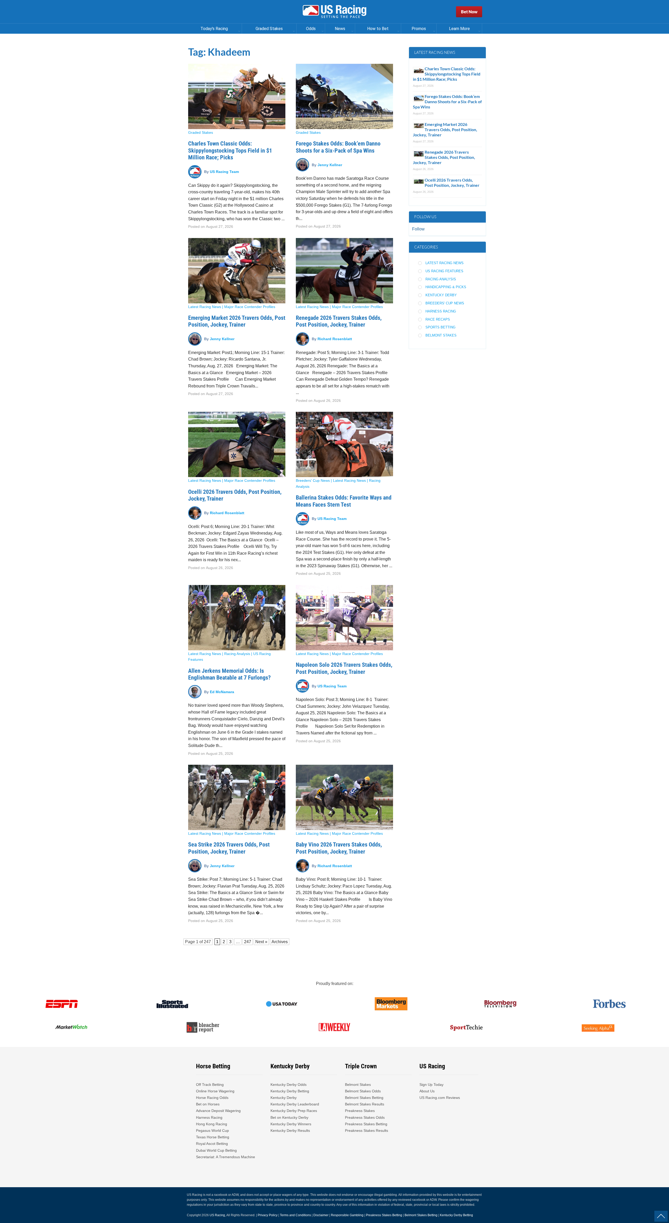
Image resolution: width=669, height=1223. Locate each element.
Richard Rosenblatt (335, 339)
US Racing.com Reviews (439, 1098)
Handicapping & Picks (445, 287)
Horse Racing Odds (212, 1098)
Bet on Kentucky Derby (289, 1117)
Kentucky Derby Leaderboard (294, 1104)
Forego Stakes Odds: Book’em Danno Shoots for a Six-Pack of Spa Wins (338, 147)
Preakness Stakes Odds (365, 1117)
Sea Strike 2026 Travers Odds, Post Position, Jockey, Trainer (229, 848)
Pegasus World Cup (212, 1130)
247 (207, 942)
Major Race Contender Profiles (249, 307)
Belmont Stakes (441, 335)
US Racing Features (444, 271)
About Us (427, 1091)
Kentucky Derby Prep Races (293, 1111)
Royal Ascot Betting (212, 1143)
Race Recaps (437, 319)
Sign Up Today (431, 1084)
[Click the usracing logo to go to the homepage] (334, 12)
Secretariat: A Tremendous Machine (225, 1157)
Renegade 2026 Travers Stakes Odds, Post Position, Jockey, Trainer (339, 321)
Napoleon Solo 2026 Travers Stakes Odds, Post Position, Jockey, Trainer (344, 668)
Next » (261, 942)
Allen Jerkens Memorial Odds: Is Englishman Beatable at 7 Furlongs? (229, 674)
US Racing (217, 1215)
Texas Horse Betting (212, 1137)
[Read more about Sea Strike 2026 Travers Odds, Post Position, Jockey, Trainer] (236, 797)
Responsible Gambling (347, 1215)
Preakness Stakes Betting (366, 1124)
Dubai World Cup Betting (216, 1150)
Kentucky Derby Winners (290, 1124)
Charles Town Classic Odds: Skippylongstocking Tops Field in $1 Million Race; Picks (230, 150)
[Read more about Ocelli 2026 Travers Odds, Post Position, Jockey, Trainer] (236, 444)
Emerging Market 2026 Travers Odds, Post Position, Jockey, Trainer (236, 321)
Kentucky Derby (441, 295)
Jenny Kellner (330, 165)
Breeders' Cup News (313, 480)
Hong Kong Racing (211, 1124)
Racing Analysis (237, 654)
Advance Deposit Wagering (218, 1111)
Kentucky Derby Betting (289, 1091)
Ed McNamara (222, 691)
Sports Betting (440, 327)
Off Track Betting (210, 1084)
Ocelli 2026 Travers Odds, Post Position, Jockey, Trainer (452, 182)
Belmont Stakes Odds (363, 1091)
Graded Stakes (200, 132)
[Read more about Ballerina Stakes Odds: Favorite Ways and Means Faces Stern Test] (344, 444)
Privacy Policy (268, 1215)
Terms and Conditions (295, 1215)
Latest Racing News (204, 307)
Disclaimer (320, 1215)
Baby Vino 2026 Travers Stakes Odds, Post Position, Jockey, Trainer (339, 848)
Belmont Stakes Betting (364, 1098)
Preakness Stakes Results (366, 1130)
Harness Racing (440, 311)
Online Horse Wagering (215, 1091)
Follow (418, 229)
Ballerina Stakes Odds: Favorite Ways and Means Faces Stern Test (343, 501)
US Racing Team (224, 172)
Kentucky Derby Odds (288, 1084)
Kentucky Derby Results (290, 1130)
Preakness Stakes (360, 1111)
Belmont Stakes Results (364, 1104)
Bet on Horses (208, 1104)
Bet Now (469, 11)
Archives (280, 942)
